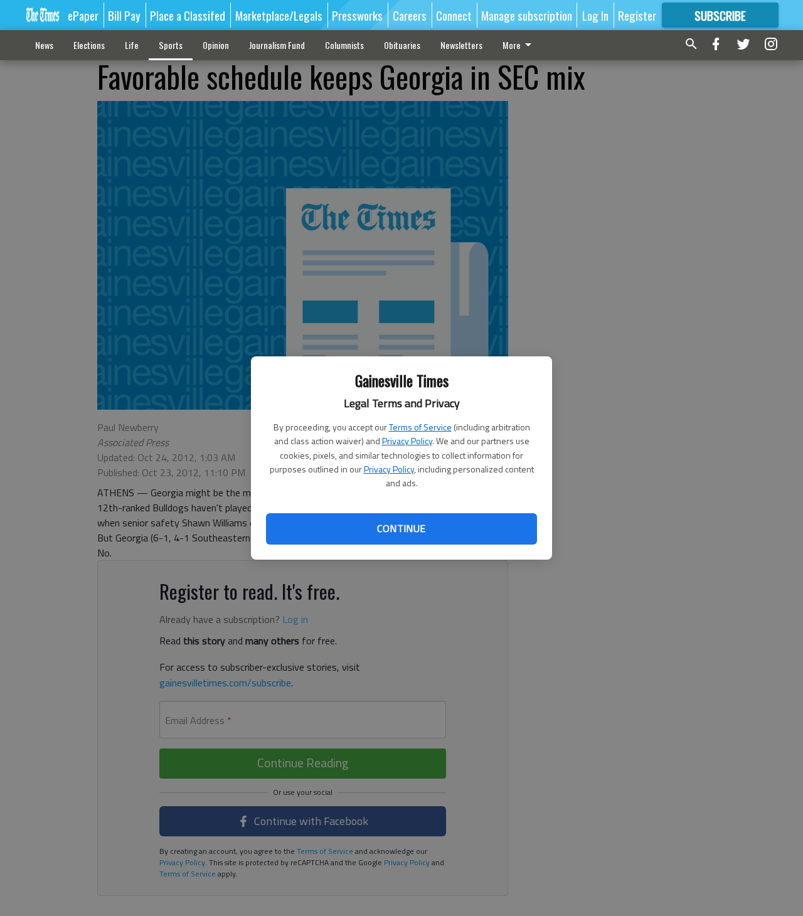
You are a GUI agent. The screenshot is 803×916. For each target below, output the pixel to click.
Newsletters (461, 44)
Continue (401, 528)
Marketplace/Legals (278, 15)
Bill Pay (124, 15)
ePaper (83, 15)
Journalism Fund (277, 44)
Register (637, 15)
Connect (454, 15)
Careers (410, 15)
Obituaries (402, 44)
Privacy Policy (407, 440)
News (44, 44)
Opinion (216, 44)
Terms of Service (420, 427)
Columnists (344, 44)
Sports (171, 44)
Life (132, 44)
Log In (595, 15)
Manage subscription (526, 15)
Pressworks (357, 15)
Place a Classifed (187, 15)
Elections (89, 44)
